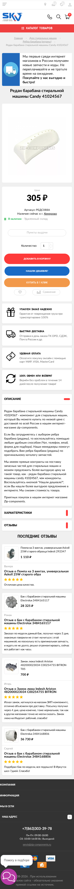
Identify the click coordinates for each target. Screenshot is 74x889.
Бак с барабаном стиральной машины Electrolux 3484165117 (43, 598)
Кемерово (50, 213)
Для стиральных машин (43, 38)
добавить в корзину (37, 259)
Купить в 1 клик (37, 282)
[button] (9, 877)
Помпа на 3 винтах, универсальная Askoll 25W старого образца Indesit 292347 (45, 550)
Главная (18, 38)
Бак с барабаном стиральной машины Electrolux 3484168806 (43, 732)
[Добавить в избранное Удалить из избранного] (20, 292)
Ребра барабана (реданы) (37, 41)
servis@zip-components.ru (37, 844)
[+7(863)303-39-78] (49, 16)
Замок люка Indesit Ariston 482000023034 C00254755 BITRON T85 (43, 665)
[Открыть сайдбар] (4, 4)
